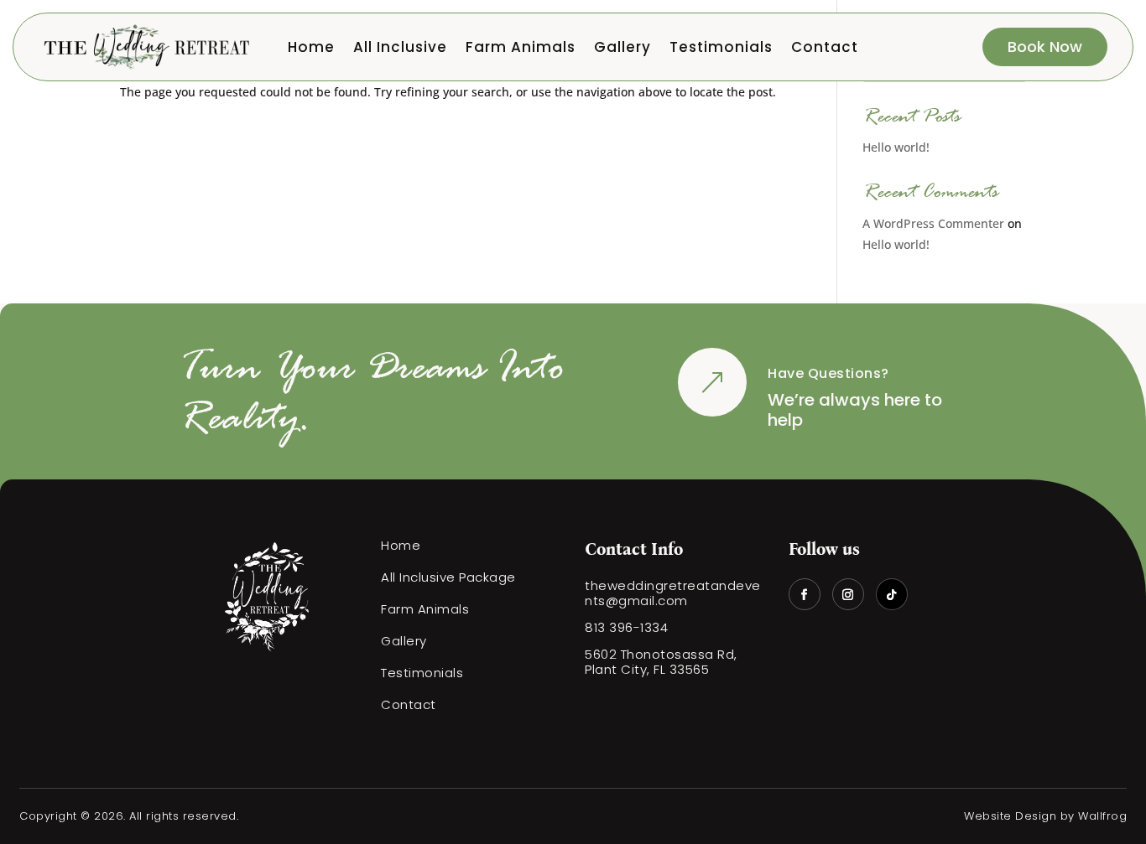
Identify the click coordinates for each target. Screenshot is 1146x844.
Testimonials (721, 49)
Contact (824, 49)
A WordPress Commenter (933, 223)
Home (311, 49)
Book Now (1045, 46)
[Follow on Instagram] (848, 594)
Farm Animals (521, 49)
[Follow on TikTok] (892, 594)
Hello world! (896, 147)
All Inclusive (400, 49)
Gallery (622, 49)
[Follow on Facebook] (804, 594)
